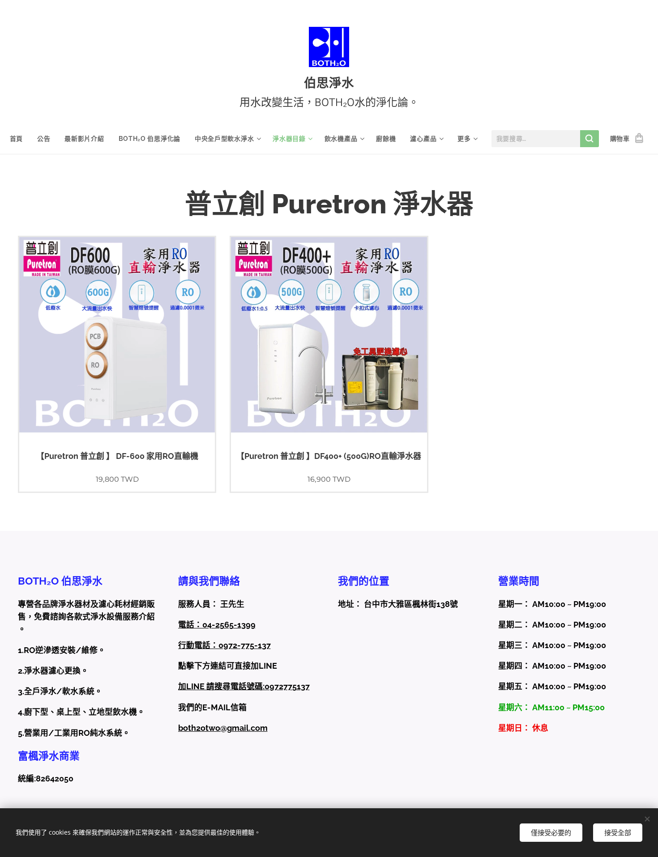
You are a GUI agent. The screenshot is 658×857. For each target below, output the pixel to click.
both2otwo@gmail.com (223, 728)
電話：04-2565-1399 (217, 624)
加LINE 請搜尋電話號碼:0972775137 (244, 686)
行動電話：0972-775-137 (224, 645)
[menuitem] (20, 138)
